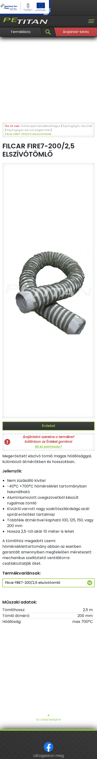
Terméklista (20, 31)
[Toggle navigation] (91, 21)
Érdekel (48, 425)
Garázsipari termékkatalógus (40, 126)
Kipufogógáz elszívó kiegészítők (28, 130)
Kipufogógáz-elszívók (77, 126)
